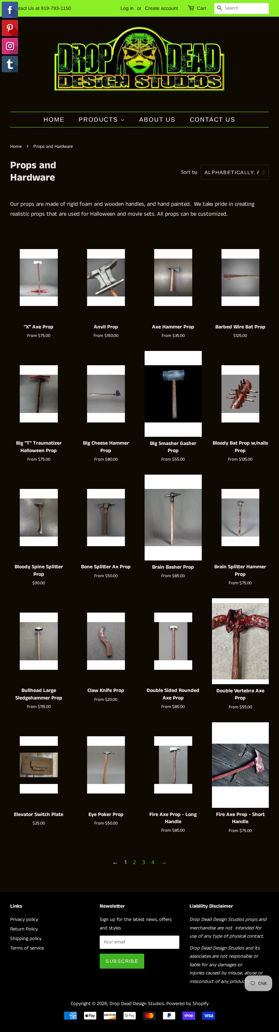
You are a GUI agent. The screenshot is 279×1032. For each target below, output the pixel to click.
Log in (127, 8)
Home (54, 119)
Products (99, 119)
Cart (201, 8)
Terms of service (27, 948)
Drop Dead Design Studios (137, 1003)
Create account (161, 8)
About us (157, 119)
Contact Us (212, 119)
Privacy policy (24, 919)
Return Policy (24, 929)
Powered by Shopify (187, 1003)
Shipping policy (26, 938)
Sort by (189, 172)
